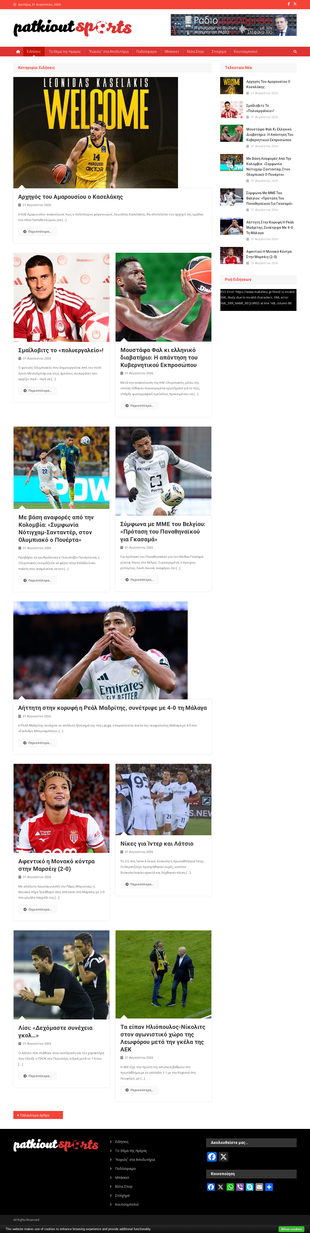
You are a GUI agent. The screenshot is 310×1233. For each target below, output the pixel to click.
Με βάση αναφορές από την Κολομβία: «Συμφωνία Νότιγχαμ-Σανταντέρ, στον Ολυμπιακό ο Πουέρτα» (268, 166)
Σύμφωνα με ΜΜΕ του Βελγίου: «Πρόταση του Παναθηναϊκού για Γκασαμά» (162, 532)
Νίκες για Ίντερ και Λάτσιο (157, 843)
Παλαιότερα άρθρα (34, 1115)
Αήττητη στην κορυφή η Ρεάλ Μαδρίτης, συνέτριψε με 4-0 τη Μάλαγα (112, 708)
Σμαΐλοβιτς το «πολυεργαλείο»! (60, 350)
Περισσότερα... (39, 231)
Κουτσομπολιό (245, 52)
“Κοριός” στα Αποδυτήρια (109, 52)
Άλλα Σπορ (195, 52)
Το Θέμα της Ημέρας (65, 52)
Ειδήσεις (34, 52)
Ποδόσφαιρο (146, 52)
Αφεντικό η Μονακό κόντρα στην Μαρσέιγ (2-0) (269, 254)
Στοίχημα (219, 52)
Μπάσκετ (172, 52)
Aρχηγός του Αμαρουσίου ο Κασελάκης (70, 196)
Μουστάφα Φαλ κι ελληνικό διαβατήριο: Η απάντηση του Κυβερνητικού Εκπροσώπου (159, 357)
